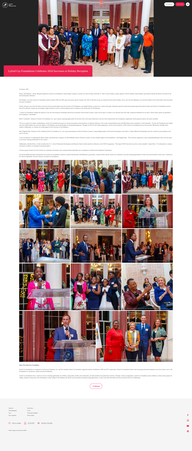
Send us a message (16, 423)
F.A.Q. (29, 410)
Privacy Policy (30, 415)
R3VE (25, 430)
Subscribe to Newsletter (46, 423)
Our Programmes (169, 4)
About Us (11, 408)
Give (10, 413)
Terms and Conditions (32, 413)
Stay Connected (12, 415)
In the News (30, 408)
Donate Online (180, 4)
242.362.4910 (31, 423)
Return (97, 386)
